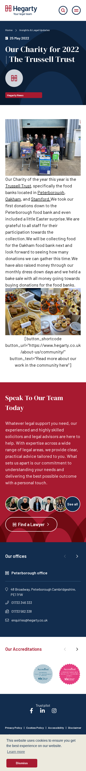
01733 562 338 (21, 611)
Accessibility (56, 727)
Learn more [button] (16, 752)
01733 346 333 (21, 602)
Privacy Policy (13, 727)
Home (8, 29)
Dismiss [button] (22, 763)
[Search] (63, 10)
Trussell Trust (18, 185)
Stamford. (40, 199)
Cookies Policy (35, 727)
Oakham (13, 199)
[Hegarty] (21, 10)
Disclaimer (74, 727)
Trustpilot (43, 705)
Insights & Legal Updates (34, 29)
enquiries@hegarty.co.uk (29, 620)
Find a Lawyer (31, 524)
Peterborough (50, 192)
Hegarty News (15, 95)
